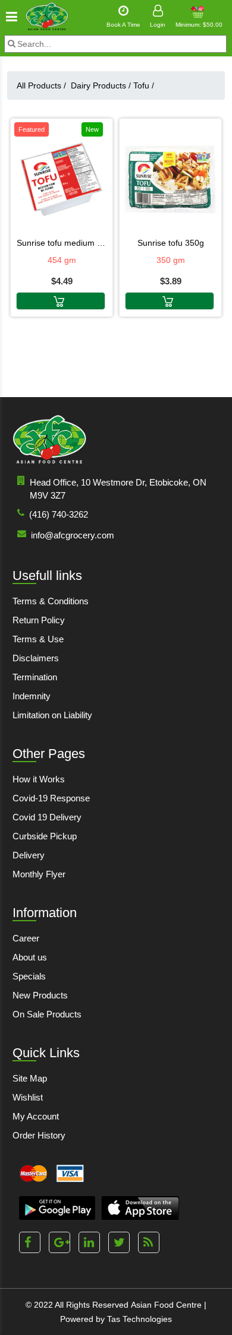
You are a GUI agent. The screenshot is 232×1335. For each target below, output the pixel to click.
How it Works (38, 779)
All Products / (44, 85)
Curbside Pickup (44, 836)
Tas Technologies (139, 1319)
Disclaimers (35, 658)
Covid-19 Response (51, 798)
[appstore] (140, 1208)
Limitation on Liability (52, 715)
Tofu (143, 85)
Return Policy (38, 620)
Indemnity (31, 696)
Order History (38, 1135)
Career (25, 938)
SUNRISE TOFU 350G (170, 243)
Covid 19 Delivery (46, 817)
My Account (35, 1116)
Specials (29, 976)
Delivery (28, 855)
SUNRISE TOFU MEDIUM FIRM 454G (61, 243)
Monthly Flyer (38, 874)
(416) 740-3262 (58, 514)
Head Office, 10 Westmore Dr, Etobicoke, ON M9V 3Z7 (118, 488)
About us (29, 957)
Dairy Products (101, 85)
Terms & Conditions (50, 601)
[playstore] (57, 1208)
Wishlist (27, 1097)
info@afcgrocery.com (72, 535)
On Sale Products (46, 1014)
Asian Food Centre (166, 1304)
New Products (40, 995)
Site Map (29, 1078)
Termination (34, 677)
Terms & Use (38, 639)
